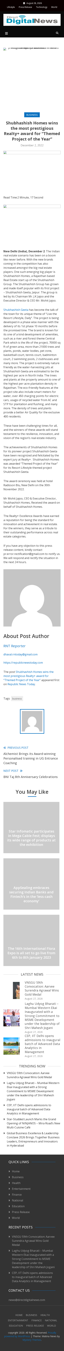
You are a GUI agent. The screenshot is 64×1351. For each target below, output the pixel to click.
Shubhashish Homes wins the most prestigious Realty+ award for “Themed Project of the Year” (28, 676)
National (17, 1200)
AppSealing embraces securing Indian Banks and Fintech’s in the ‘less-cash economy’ (31, 894)
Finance (17, 1194)
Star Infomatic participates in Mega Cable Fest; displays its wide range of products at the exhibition (31, 838)
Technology (41, 7)
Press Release (25, 7)
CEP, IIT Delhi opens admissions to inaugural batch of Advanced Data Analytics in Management (42, 1044)
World (54, 7)
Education (18, 1206)
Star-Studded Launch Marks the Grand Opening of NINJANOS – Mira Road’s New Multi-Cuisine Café (33, 1123)
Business (32, 114)
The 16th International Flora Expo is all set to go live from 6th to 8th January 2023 (31, 953)
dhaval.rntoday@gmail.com (20, 654)
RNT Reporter (14, 646)
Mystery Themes (32, 1339)
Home (16, 1171)
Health (16, 1183)
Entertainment (21, 1189)
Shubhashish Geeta (15, 310)
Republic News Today (21, 684)
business (17, 698)
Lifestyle (11, 7)
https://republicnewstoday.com (23, 662)
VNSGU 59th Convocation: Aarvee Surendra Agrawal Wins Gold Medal (42, 988)
